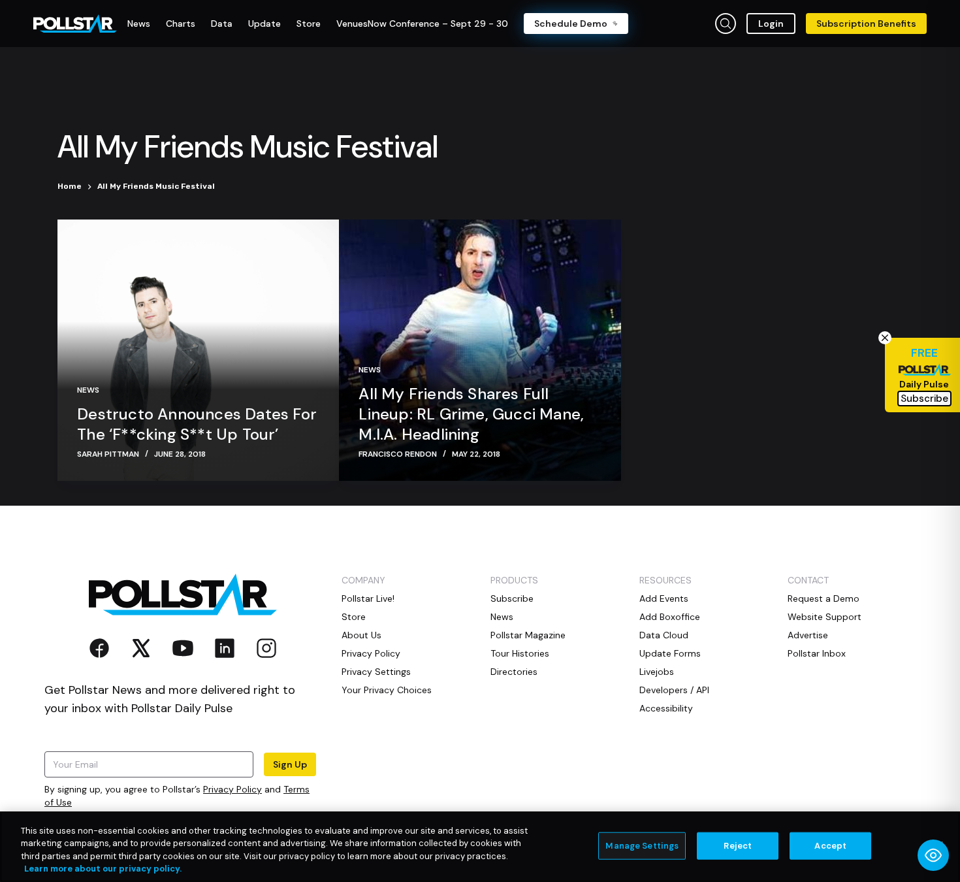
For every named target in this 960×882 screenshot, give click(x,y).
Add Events (663, 598)
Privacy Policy (232, 789)
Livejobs (656, 672)
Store (354, 617)
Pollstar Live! (368, 598)
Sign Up (290, 764)
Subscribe (512, 598)
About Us (361, 635)
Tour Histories (519, 653)
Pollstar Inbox (817, 653)
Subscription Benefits (866, 23)
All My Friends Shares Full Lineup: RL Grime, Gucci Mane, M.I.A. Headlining (471, 414)
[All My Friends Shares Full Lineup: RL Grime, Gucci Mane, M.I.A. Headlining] (479, 350)
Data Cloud (663, 635)
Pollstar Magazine (528, 635)
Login (771, 23)
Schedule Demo (570, 23)
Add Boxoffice (669, 617)
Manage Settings (642, 845)
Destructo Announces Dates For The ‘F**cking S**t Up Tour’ (197, 424)
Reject (738, 845)
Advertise (808, 635)
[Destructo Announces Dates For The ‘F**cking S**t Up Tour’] (198, 350)
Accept (830, 845)
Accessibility (666, 708)
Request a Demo (823, 598)
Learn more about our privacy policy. (103, 868)
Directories (513, 672)
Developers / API (674, 690)
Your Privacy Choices (387, 690)
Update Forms (670, 653)
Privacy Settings (376, 672)
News (88, 390)
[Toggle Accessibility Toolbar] (933, 855)
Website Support (824, 617)
